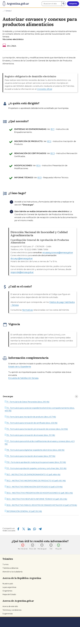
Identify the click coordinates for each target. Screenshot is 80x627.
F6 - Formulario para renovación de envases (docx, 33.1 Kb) (30, 435)
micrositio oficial (44, 89)
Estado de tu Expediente (19, 367)
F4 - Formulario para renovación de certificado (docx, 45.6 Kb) (31, 423)
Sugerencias (7, 614)
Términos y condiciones (11, 610)
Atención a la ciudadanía (12, 572)
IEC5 (39, 177)
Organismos (7, 591)
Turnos (5, 564)
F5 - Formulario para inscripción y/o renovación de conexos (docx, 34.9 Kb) (37, 429)
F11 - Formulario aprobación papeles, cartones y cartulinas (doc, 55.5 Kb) (36, 468)
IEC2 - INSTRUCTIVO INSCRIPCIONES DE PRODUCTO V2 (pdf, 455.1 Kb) (36, 481)
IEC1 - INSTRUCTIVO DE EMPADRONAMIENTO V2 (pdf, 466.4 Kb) (33, 474)
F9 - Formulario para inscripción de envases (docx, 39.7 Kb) (30, 456)
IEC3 (52, 153)
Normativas (27, 310)
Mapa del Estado (9, 594)
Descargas (8, 396)
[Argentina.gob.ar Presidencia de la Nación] (15, 3)
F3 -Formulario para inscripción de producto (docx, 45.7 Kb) (31, 417)
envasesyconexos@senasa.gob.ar (57, 252)
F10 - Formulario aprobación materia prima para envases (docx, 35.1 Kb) (36, 462)
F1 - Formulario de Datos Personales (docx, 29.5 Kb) (27, 402)
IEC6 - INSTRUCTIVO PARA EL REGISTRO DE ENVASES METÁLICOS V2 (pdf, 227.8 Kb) (41, 505)
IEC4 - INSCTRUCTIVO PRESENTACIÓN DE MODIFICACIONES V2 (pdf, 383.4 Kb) (39, 493)
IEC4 (38, 165)
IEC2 (49, 141)
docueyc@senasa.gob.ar (22, 258)
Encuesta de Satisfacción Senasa (23, 378)
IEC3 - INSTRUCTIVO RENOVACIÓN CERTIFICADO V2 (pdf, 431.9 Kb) (34, 487)
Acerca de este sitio (10, 606)
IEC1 (52, 129)
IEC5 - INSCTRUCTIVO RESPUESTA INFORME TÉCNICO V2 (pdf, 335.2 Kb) (36, 499)
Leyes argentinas (9, 587)
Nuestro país (7, 584)
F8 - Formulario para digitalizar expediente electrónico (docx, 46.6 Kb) (35, 450)
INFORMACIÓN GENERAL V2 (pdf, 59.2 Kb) (24, 511)
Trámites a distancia (10, 568)
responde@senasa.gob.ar (22, 272)
